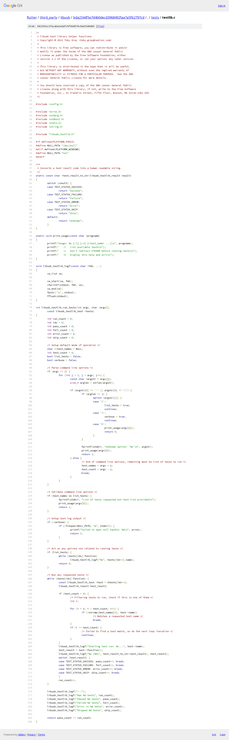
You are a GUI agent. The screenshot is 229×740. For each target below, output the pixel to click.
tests (155, 17)
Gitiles (21, 734)
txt (214, 734)
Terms (41, 734)
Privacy (31, 734)
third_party (48, 17)
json (222, 734)
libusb (65, 17)
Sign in (221, 5)
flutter (32, 17)
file (100, 26)
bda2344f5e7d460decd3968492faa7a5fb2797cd (108, 17)
